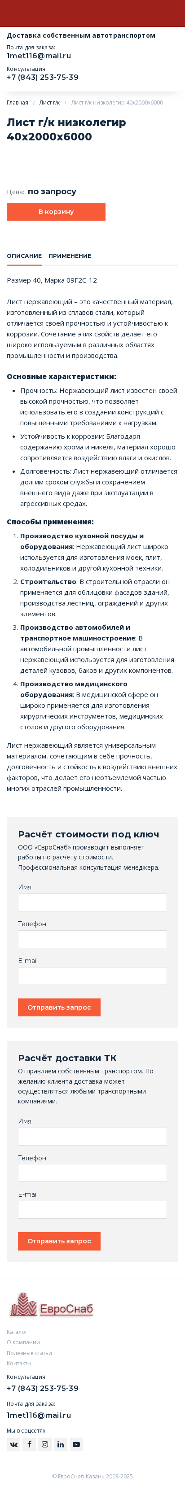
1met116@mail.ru (39, 56)
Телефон (32, 924)
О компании (23, 1342)
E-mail (28, 961)
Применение (69, 256)
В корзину (56, 212)
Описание (24, 256)
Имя (24, 887)
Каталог (17, 1332)
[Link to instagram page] (13, 1444)
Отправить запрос (59, 1007)
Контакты (19, 1363)
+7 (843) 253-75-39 (43, 77)
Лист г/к (50, 102)
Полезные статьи (29, 1353)
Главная (17, 102)
